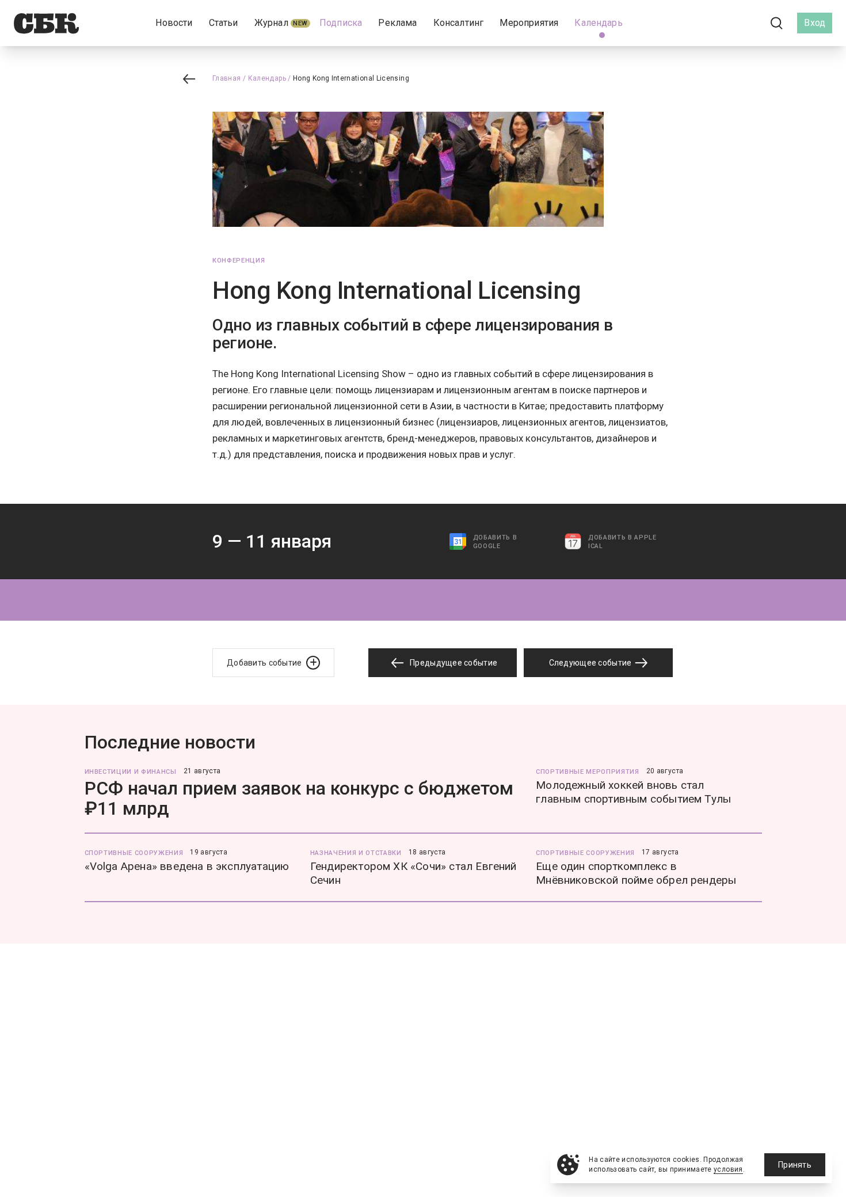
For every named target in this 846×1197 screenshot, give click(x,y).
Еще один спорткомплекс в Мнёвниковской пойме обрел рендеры (636, 873)
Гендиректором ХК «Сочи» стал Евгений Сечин (413, 873)
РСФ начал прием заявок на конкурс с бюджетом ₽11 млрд (299, 798)
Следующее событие (591, 662)
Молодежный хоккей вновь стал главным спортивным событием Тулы (633, 791)
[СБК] (46, 23)
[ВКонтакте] (725, 23)
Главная (226, 78)
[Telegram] (745, 22)
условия (728, 1169)
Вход (814, 22)
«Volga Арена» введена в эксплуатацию (187, 866)
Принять (794, 1164)
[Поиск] (777, 23)
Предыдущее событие (452, 662)
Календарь (267, 78)
